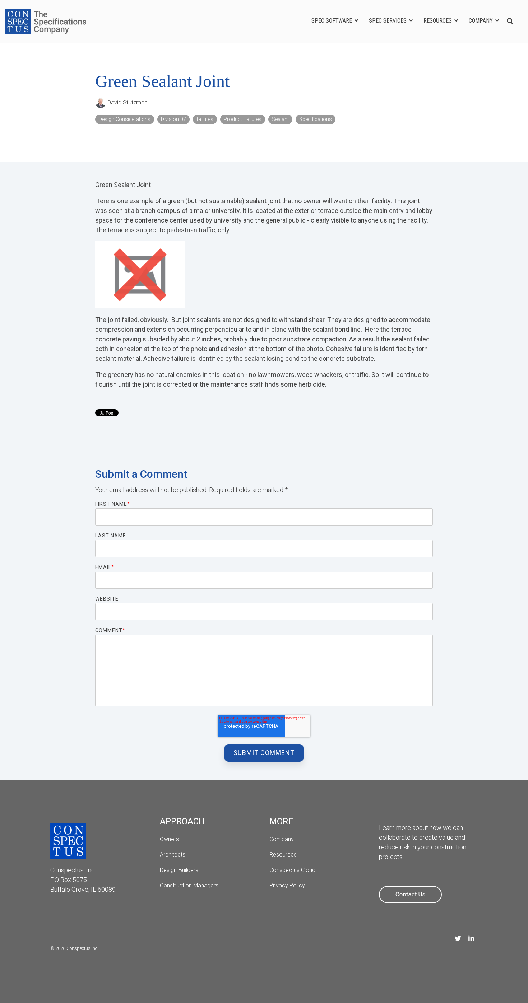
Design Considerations (124, 119)
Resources (438, 20)
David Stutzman (127, 102)
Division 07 (173, 119)
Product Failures (242, 119)
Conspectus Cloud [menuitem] (292, 870)
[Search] (510, 21)
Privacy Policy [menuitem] (287, 885)
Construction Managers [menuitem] (189, 885)
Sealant (280, 119)
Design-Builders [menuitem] (179, 870)
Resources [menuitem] (283, 854)
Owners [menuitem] (169, 839)
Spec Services (388, 20)
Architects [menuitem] (173, 854)
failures (204, 119)
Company (481, 20)
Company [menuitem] (281, 839)
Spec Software (332, 20)
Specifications (315, 119)
